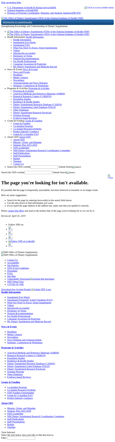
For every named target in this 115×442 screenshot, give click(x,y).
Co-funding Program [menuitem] (23, 126)
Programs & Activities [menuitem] (23, 91)
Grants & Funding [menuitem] (21, 123)
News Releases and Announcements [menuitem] (24, 340)
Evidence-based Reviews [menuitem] (25, 118)
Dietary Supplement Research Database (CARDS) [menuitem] (31, 363)
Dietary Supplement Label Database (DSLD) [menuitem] (34, 107)
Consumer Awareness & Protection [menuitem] (29, 64)
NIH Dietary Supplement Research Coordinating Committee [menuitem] (41, 150)
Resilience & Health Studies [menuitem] (26, 102)
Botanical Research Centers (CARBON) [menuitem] (32, 96)
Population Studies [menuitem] (22, 99)
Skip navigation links (11, 2)
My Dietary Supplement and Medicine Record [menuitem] (35, 66)
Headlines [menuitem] (18, 75)
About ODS (25, 137)
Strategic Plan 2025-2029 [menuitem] (25, 145)
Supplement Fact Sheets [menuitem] (24, 42)
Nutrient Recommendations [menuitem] (26, 58)
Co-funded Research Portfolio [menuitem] (27, 129)
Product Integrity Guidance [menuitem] (26, 131)
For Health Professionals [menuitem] (24, 61)
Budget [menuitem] (16, 158)
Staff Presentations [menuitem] (22, 156)
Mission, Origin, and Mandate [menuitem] (27, 142)
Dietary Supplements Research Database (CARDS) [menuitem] (37, 104)
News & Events (30, 69)
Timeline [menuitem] (17, 161)
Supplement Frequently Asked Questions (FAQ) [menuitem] (30, 300)
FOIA (10, 273)
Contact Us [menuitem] (18, 164)
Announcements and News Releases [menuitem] (30, 83)
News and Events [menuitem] (21, 72)
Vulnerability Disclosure (18, 279)
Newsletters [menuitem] (18, 80)
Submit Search (65, 167)
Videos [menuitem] (16, 50)
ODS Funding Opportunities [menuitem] (20, 392)
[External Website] (42, 279)
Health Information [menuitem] (22, 39)
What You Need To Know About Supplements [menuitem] (35, 48)
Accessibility (13, 262)
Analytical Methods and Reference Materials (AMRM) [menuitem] (39, 93)
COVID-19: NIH (15, 284)
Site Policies (13, 265)
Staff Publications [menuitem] (21, 153)
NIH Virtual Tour (15, 281)
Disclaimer (12, 271)
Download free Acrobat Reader (16, 289)
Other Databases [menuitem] (21, 110)
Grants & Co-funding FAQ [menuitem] (26, 134)
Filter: (4, 438)
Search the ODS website (18, 167)
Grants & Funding (33, 120)
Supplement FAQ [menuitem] (21, 45)
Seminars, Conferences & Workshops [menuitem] (31, 85)
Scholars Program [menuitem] (21, 115)
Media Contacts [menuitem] (20, 77)
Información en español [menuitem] (24, 53)
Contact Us (12, 260)
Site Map (11, 276)
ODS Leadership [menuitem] (21, 147)
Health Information (35, 37)
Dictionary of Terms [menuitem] (22, 56)
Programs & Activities (39, 88)
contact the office (16, 211)
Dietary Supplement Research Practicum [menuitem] (32, 112)
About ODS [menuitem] (19, 139)
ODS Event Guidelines (18, 268)
